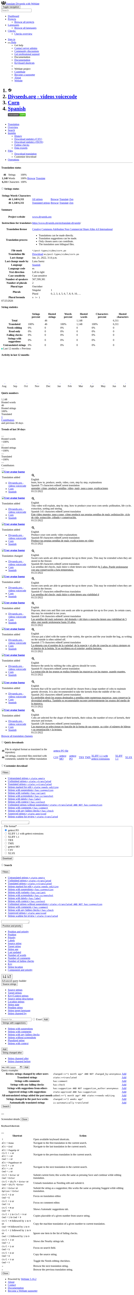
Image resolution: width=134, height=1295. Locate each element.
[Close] (2, 1133)
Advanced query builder (13, 980)
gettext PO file (60, 750)
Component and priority (20, 970)
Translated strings (41, 202)
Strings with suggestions (20, 1028)
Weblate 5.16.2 (28, 1279)
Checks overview (23, 33)
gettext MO (62, 757)
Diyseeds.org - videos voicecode (42, 96)
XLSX (128, 757)
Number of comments (19, 958)
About (17, 77)
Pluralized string (16, 1040)
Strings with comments (19, 1031)
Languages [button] (13, 25)
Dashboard (13, 16)
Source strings (15, 989)
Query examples (9, 1070)
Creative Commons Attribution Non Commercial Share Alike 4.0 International (72, 229)
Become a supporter (24, 74)
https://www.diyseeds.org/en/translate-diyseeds (56, 223)
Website (18, 80)
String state (13, 1004)
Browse (31, 178)
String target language (19, 1010)
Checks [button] (12, 30)
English (35, 479)
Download (37, 254)
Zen (71, 199)
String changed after (18, 1058)
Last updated (14, 952)
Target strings (15, 992)
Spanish (17, 108)
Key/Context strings (18, 995)
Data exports (20, 147)
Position (12, 934)
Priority (12, 937)
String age (13, 949)
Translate (40, 178)
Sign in (11, 39)
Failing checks (21, 145)
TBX (81, 757)
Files (10, 150)
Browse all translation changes (17, 736)
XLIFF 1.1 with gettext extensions (100, 757)
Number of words (17, 955)
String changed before (19, 1061)
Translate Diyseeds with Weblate (22, 3)
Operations (13, 159)
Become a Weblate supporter (22, 1290)
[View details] (33, 476)
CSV (56, 757)
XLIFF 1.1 (13, 836)
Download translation (25, 153)
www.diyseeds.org (41, 216)
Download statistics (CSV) (28, 139)
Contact (12, 1285)
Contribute (19, 71)
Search (11, 130)
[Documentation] (2, 188)
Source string (14, 943)
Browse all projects (24, 22)
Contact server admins (25, 48)
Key (10, 964)
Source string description (20, 998)
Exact (39, 1019)
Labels (11, 940)
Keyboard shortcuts (24, 63)
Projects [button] (12, 19)
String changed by (17, 1013)
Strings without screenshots (22, 1037)
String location (15, 967)
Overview (13, 127)
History (18, 136)
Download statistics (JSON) (28, 142)
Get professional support (27, 54)
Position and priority (18, 931)
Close (24, 1119)
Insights (12, 133)
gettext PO (13, 830)
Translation (13, 124)
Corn (13, 102)
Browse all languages (25, 28)
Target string (14, 946)
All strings (37, 199)
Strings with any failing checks (24, 1034)
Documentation (22, 60)
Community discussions (26, 51)
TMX (88, 757)
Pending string (15, 1007)
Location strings (16, 1001)
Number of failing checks (21, 961)
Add (46, 1019)
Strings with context (18, 1043)
